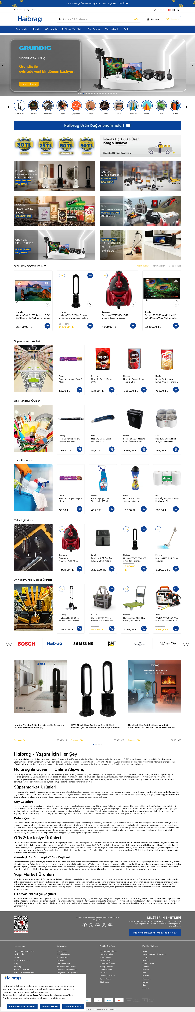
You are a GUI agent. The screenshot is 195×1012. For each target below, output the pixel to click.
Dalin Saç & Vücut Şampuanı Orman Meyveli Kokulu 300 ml (101, 500)
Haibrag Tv (18, 966)
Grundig (19, 312)
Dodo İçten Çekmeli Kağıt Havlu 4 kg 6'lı (135, 499)
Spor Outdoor (94, 29)
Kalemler (103, 973)
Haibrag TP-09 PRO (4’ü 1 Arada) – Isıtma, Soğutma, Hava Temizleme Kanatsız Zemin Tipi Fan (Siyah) (134, 559)
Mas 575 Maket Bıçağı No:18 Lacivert (101, 440)
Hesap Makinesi (106, 966)
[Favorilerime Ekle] (47, 304)
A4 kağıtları (100, 869)
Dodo (125, 495)
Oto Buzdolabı (106, 969)
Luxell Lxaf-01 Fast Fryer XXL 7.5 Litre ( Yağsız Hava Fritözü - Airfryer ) (102, 559)
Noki (144, 985)
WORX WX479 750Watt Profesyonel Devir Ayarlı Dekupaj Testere (134, 619)
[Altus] (97, 65)
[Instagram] (104, 925)
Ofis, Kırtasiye (51, 29)
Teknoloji (37, 29)
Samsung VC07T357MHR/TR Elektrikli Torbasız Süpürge (115, 316)
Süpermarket (22, 29)
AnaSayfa (18, 10)
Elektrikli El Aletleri (107, 976)
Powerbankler (105, 957)
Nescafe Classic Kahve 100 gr (69, 380)
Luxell (93, 555)
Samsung (106, 312)
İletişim (17, 957)
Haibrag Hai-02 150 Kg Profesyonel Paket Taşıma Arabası (102, 619)
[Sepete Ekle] (47, 326)
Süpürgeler (104, 982)
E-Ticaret (89, 1009)
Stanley (145, 966)
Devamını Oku (20, 740)
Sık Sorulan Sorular (22, 960)
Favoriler (160, 10)
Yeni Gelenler (159, 265)
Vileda (145, 957)
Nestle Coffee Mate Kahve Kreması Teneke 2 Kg (134, 380)
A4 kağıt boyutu (145, 864)
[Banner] (55, 643)
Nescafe (62, 376)
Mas (93, 435)
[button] (78, 93)
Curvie (157, 435)
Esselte (145, 988)
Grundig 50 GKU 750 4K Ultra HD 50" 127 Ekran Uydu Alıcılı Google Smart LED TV (33, 316)
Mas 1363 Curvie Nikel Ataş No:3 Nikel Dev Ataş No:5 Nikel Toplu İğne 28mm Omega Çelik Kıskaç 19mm (166, 440)
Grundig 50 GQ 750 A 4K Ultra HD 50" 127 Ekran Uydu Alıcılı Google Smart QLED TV (160, 316)
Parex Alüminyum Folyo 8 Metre (167, 380)
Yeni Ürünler (62, 951)
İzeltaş (145, 982)
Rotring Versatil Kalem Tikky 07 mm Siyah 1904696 (69, 440)
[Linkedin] (97, 925)
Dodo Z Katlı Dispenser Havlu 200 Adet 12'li (166, 499)
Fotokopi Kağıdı (106, 954)
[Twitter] (91, 925)
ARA (136, 19)
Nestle (126, 376)
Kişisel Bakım (105, 979)
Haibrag (62, 312)
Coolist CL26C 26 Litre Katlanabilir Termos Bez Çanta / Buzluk (70, 619)
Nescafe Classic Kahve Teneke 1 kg (101, 380)
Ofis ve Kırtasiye (63, 963)
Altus (144, 951)
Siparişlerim (31, 10)
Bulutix (62, 495)
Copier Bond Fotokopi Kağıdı (154, 954)
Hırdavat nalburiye (23, 898)
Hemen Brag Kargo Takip (24, 951)
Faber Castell (148, 963)
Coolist (62, 615)
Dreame (158, 555)
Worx (125, 615)
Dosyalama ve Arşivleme (67, 973)
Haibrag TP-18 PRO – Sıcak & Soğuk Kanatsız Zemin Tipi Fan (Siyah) (73, 316)
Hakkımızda (19, 954)
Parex (157, 376)
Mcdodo (145, 969)
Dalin (93, 495)
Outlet (127, 29)
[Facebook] (85, 925)
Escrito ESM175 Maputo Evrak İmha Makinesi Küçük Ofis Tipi (134, 440)
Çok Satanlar (175, 265)
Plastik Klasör (105, 960)
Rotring (62, 435)
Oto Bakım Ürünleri (107, 963)
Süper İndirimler (112, 29)
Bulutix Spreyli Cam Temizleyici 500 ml (68, 499)
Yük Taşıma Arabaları (108, 951)
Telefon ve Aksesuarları (67, 969)
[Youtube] (110, 925)
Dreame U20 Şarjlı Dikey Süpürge (166, 559)
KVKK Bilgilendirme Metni (24, 973)
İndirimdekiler (142, 265)
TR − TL (175, 10)
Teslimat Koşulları (21, 969)
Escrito (126, 435)
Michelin (145, 976)
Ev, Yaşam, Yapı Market (73, 29)
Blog (16, 963)
